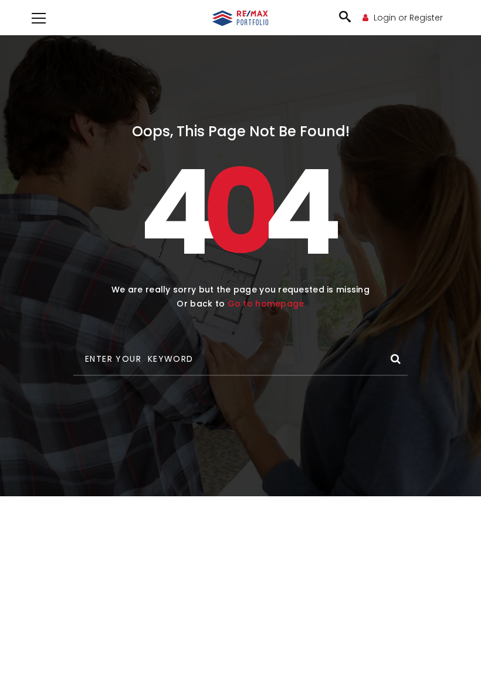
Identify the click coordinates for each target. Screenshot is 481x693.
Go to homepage (266, 304)
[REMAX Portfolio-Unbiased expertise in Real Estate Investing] (240, 17)
